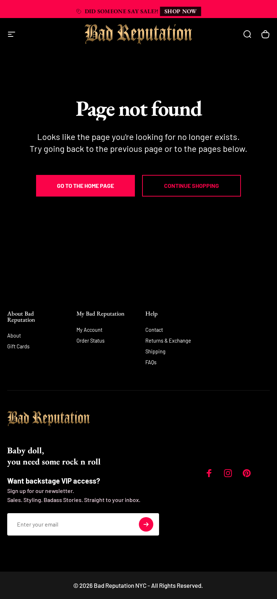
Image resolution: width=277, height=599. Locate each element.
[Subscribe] (146, 524)
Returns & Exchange (168, 341)
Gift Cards (18, 346)
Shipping (155, 351)
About (14, 335)
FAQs (151, 362)
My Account (89, 330)
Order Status (90, 341)
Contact (154, 330)
